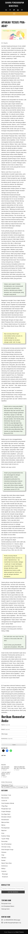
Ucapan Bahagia (6, 811)
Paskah (3, 860)
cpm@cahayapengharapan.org (12, 922)
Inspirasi (3, 871)
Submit (14, 744)
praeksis (8, 787)
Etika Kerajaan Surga (7, 849)
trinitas (14, 787)
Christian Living (5, 847)
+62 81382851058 (8, 920)
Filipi (2, 855)
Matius (3, 825)
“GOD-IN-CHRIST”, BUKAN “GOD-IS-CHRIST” (6, 774)
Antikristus (4, 866)
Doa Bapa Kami (5, 814)
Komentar (6, 738)
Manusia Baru (5, 822)
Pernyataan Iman (6, 903)
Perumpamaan (5, 828)
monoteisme (5, 785)
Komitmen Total (6, 795)
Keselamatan (5, 819)
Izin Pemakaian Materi (7, 906)
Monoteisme (8, 782)
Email (5, 729)
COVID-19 (4, 800)
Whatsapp (4, 734)
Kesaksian (4, 876)
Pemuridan (4, 841)
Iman (2, 833)
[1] (8, 631)
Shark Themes (19, 932)
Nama (5, 724)
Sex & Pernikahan (6, 844)
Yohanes (3, 852)
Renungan (4, 874)
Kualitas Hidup (5, 836)
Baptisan (4, 830)
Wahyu (3, 868)
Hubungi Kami (5, 909)
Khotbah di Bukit (6, 817)
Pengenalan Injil (6, 808)
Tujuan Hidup (5, 838)
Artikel (3, 782)
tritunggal (20, 787)
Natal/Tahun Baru (6, 863)
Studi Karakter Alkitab (7, 803)
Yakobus (3, 857)
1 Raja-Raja (4, 806)
